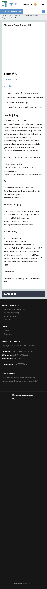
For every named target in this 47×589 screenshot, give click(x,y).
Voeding (17, 16)
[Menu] (43, 11)
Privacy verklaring (11, 312)
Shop (10, 16)
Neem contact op (13, 11)
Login (43, 4)
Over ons (8, 334)
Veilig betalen (10, 316)
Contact (8, 319)
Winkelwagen (29, 4)
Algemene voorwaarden (15, 309)
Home (4, 16)
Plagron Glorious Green (30, 16)
